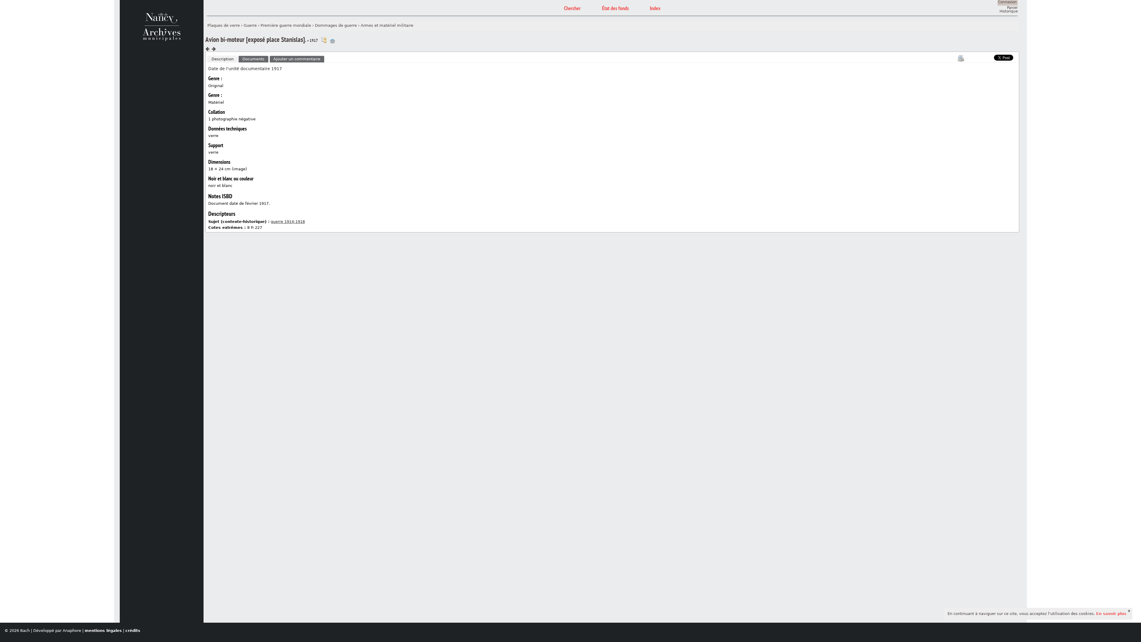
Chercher (572, 8)
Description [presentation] (223, 59)
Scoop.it (984, 57)
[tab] (222, 59)
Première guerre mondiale (286, 25)
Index (655, 8)
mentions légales (103, 630)
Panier (1012, 8)
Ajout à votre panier (332, 41)
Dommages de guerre (336, 25)
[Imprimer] (961, 58)
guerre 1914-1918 (288, 221)
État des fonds (615, 8)
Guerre (250, 25)
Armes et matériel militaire (387, 25)
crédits (132, 630)
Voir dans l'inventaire (324, 40)
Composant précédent (207, 49)
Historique (1009, 11)
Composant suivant (213, 49)
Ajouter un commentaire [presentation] (296, 59)
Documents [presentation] (253, 59)
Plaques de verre (223, 25)
